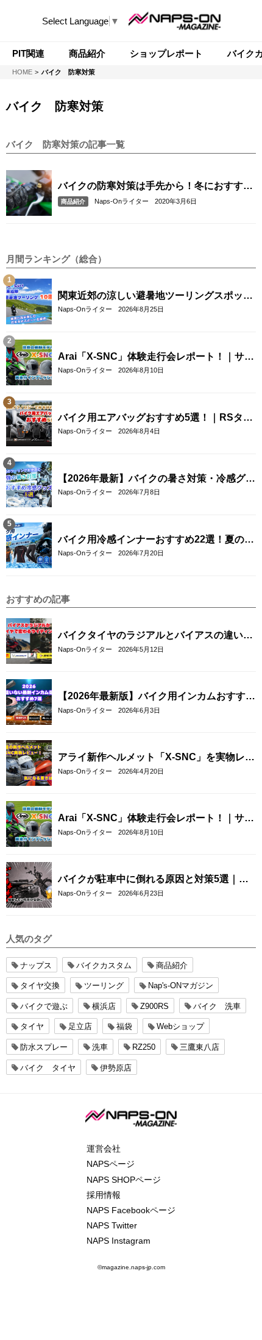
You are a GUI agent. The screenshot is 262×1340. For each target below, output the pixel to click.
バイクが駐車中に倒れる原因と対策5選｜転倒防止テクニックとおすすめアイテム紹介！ (155, 880)
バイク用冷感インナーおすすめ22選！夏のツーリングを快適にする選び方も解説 (156, 540)
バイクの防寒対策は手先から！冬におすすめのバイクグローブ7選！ (155, 186)
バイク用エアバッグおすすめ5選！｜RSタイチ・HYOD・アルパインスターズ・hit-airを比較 (155, 418)
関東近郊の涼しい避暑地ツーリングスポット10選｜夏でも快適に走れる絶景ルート (155, 296)
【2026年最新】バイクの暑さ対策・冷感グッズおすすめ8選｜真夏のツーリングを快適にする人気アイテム (156, 479)
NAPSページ (111, 1164)
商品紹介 (73, 201)
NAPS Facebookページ (131, 1210)
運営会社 (104, 1148)
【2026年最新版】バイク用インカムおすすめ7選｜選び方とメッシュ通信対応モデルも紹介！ (156, 697)
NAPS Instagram (118, 1241)
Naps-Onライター (121, 201)
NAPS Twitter (112, 1225)
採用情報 (104, 1195)
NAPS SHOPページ (124, 1180)
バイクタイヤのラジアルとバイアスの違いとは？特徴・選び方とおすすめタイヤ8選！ (155, 636)
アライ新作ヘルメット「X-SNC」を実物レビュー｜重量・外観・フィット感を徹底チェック (156, 758)
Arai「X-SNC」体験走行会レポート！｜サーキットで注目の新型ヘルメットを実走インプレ (156, 357)
